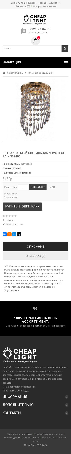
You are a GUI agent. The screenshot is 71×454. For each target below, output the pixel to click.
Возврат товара (31, 437)
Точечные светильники (40, 73)
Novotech (26, 164)
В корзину (37, 187)
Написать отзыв (14, 224)
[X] (19, 234)
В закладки (10, 193)
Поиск (65, 48)
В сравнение (11, 197)
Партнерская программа (20, 434)
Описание (35, 246)
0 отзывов (8, 220)
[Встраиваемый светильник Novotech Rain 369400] (35, 109)
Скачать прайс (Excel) (23, 3)
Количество (10, 187)
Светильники (16, 73)
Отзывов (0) (35, 255)
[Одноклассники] (9, 234)
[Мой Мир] (14, 234)
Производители (12, 437)
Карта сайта (48, 437)
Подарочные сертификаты (49, 434)
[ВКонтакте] (5, 234)
